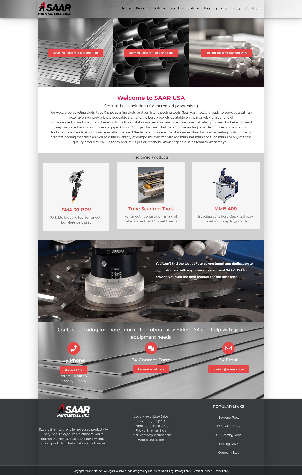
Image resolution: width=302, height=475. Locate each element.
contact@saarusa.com (155, 435)
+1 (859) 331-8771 (154, 430)
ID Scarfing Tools (229, 426)
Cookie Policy (221, 471)
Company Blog (228, 452)
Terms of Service (202, 471)
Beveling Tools (228, 417)
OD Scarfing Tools (228, 435)
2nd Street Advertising (160, 471)
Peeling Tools (228, 444)
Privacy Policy (183, 471)
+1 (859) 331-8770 (156, 426)
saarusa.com (155, 440)
